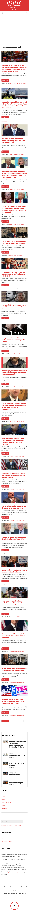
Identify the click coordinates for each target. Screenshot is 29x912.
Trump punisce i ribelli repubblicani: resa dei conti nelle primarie (14, 571)
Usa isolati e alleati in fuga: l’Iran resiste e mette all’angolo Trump (14, 507)
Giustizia (11, 762)
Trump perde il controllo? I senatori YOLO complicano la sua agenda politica (13, 340)
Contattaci (4, 808)
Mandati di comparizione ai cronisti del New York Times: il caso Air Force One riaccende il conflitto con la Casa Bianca (14, 105)
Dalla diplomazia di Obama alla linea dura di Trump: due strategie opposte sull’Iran (13, 475)
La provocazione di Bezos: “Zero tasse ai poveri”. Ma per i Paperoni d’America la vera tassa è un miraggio (13, 441)
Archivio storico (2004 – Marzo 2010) (11, 825)
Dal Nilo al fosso (14, 774)
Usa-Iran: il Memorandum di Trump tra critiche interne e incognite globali (13, 307)
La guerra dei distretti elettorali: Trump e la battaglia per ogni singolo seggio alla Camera (13, 701)
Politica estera (4, 85)
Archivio (3, 805)
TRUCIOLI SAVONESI (14, 2)
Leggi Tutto (5, 80)
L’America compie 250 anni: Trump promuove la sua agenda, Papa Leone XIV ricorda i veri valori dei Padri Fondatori (14, 209)
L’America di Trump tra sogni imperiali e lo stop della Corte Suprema (14, 242)
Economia (11, 739)
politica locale (4, 121)
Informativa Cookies (6, 841)
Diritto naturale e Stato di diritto (17, 765)
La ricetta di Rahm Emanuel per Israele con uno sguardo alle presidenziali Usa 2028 (13, 141)
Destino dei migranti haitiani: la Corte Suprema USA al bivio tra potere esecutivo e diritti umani (13, 603)
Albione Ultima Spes (16, 783)
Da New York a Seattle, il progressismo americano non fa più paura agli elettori (13, 274)
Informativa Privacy (6, 838)
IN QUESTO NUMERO (22, 83)
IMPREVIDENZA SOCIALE (17, 755)
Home (3, 796)
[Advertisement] (14, 29)
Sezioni (3, 799)
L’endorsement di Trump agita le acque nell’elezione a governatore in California (14, 636)
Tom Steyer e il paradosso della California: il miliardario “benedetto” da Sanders (14, 539)
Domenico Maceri (13, 83)
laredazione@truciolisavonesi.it (10, 872)
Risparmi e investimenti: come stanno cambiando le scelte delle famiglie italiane (17, 744)
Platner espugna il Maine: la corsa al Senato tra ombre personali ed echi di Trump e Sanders (14, 373)
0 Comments (11, 757)
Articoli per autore (6, 802)
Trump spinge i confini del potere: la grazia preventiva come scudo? (13, 670)
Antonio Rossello (13, 780)
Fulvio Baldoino (12, 772)
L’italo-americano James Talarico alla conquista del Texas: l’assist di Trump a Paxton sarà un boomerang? (13, 406)
